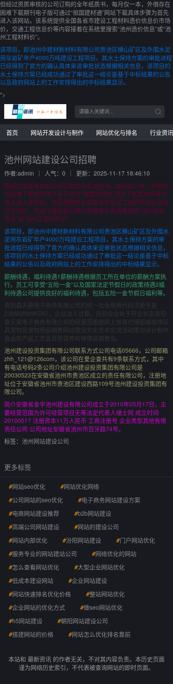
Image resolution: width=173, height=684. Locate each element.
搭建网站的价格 (31, 634)
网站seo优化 (27, 486)
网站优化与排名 (116, 132)
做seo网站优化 (101, 607)
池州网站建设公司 (45, 441)
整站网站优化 (105, 594)
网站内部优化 (28, 540)
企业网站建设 (87, 580)
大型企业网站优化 (99, 567)
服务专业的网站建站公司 (43, 553)
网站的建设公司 (96, 526)
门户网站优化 (135, 540)
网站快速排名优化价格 (40, 594)
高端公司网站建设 (34, 526)
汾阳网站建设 (82, 540)
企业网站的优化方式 (37, 607)
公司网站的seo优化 (36, 499)
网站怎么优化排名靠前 (99, 634)
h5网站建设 (25, 620)
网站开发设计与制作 (57, 132)
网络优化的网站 (114, 553)
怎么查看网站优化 (34, 567)
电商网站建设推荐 (34, 513)
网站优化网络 (79, 486)
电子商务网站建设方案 (109, 499)
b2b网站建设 (92, 513)
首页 (12, 132)
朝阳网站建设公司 (83, 620)
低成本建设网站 (31, 580)
